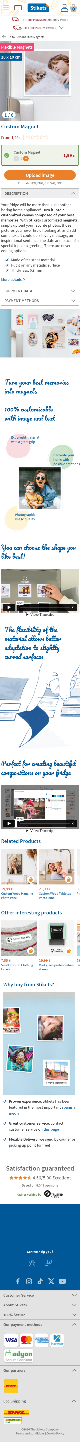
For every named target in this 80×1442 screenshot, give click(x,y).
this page (51, 1129)
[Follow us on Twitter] (51, 1282)
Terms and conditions (30, 1433)
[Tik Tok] (40, 1282)
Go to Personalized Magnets (25, 37)
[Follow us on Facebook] (17, 1282)
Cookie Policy (55, 1433)
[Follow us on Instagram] (28, 1282)
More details (11, 279)
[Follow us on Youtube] (62, 1282)
